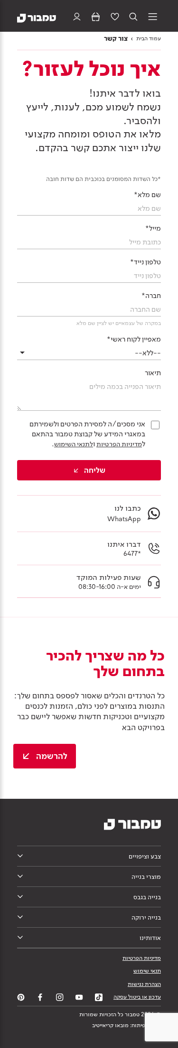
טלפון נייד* (145, 262)
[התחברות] (76, 17)
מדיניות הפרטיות (119, 444)
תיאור (153, 373)
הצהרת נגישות (144, 984)
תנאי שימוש (147, 970)
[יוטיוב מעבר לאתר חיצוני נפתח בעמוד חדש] (79, 997)
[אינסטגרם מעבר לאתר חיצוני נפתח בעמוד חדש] (60, 997)
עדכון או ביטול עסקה (137, 997)
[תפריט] (152, 17)
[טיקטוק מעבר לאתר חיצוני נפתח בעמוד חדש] (99, 997)
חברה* (151, 295)
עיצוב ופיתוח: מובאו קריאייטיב (126, 1025)
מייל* (153, 228)
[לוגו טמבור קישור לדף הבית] (36, 17)
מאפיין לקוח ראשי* (134, 339)
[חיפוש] (133, 17)
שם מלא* (147, 194)
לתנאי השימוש (73, 444)
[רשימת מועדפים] (114, 17)
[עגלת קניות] (95, 17)
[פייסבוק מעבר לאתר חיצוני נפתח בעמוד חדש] (40, 997)
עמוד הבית (148, 38)
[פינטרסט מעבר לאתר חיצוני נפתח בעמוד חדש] (21, 997)
